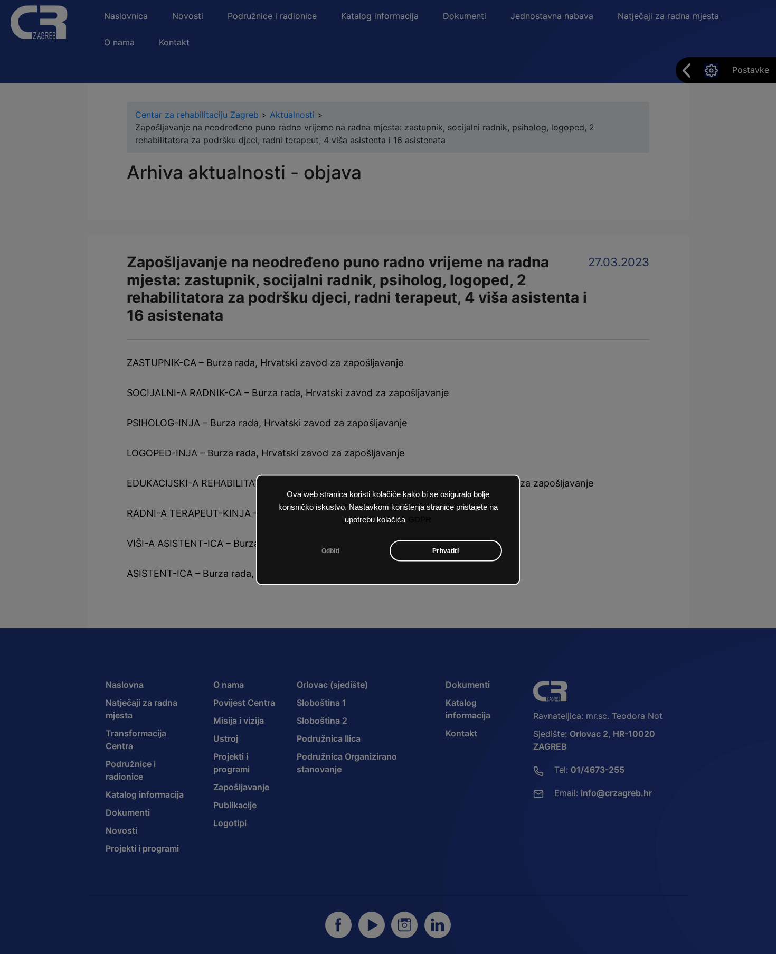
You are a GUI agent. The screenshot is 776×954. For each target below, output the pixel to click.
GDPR (419, 520)
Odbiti (330, 551)
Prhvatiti (445, 551)
